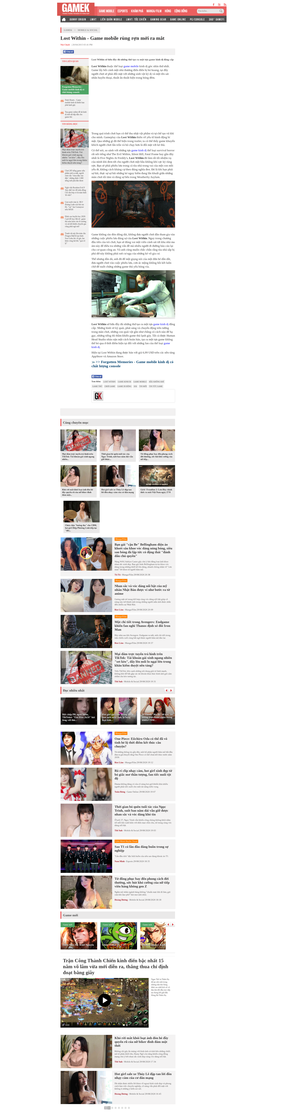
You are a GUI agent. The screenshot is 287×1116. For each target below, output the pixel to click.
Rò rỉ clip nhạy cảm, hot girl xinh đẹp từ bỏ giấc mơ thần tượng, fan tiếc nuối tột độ (143, 774)
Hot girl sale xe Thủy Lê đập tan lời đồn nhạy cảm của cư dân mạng (117, 490)
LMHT (93, 19)
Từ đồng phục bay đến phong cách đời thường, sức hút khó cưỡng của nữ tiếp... (156, 456)
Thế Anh (118, 681)
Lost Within (109, 382)
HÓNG (168, 10)
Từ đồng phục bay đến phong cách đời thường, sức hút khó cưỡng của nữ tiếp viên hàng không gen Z (142, 882)
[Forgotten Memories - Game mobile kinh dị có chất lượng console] (74, 75)
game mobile (131, 66)
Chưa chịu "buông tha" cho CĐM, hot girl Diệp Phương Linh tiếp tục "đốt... (81, 528)
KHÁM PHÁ (137, 10)
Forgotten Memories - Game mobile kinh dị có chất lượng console (73, 89)
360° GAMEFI (216, 19)
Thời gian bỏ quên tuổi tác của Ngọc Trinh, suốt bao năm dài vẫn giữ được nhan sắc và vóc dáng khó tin (141, 810)
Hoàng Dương (121, 900)
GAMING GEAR (158, 19)
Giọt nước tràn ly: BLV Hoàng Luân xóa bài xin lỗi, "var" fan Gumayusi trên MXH (74, 206)
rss (225, 4)
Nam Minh (120, 861)
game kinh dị (139, 150)
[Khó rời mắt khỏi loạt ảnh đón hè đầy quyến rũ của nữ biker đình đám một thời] (78, 476)
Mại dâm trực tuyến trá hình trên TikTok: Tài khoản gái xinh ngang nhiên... (78, 456)
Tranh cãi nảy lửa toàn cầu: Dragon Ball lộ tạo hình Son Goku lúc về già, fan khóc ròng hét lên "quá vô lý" (75, 238)
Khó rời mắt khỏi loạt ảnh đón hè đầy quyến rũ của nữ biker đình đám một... (77, 492)
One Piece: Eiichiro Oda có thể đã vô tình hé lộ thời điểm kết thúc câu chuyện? (141, 742)
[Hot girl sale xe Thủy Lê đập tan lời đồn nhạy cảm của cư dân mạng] (118, 476)
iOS (135, 386)
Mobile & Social (88, 30)
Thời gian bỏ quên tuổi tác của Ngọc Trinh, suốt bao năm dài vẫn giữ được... (117, 456)
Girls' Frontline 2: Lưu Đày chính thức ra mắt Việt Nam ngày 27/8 (156, 490)
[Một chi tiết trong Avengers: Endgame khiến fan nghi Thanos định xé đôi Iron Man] (86, 631)
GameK (68, 30)
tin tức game (156, 386)
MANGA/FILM (153, 10)
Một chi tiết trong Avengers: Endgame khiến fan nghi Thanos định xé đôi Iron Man (142, 625)
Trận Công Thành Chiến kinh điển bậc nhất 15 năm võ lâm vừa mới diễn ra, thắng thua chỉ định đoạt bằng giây (115, 966)
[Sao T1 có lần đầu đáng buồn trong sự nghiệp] (86, 856)
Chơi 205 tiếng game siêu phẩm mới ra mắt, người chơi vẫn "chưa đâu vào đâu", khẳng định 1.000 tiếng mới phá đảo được (75, 176)
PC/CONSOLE (197, 19)
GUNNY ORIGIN (78, 19)
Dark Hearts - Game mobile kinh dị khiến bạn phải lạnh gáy (74, 102)
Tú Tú (117, 574)
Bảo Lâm (119, 609)
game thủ (97, 386)
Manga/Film (127, 574)
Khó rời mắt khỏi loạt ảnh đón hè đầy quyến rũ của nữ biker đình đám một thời (141, 1041)
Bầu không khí (156, 382)
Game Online (133, 792)
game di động (124, 386)
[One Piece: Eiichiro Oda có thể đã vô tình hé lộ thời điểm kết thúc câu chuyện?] (86, 748)
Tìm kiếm (221, 11)
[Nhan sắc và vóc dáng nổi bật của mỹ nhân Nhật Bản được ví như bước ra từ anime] (86, 595)
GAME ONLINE (178, 19)
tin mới (143, 386)
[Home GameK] (63, 19)
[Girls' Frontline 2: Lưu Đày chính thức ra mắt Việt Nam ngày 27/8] (157, 476)
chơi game (110, 386)
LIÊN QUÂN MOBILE (111, 19)
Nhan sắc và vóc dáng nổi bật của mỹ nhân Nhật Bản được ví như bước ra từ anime (142, 589)
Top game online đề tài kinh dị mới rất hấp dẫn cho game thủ (76, 114)
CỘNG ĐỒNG (180, 10)
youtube (219, 4)
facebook (214, 4)
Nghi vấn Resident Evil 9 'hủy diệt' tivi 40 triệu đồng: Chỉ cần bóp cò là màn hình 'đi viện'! (75, 191)
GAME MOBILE (106, 10)
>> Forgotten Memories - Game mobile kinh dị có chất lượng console (132, 364)
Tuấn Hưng (120, 792)
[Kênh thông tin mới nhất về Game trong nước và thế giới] (76, 9)
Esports (129, 861)
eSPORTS (123, 10)
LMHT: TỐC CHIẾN (136, 19)
